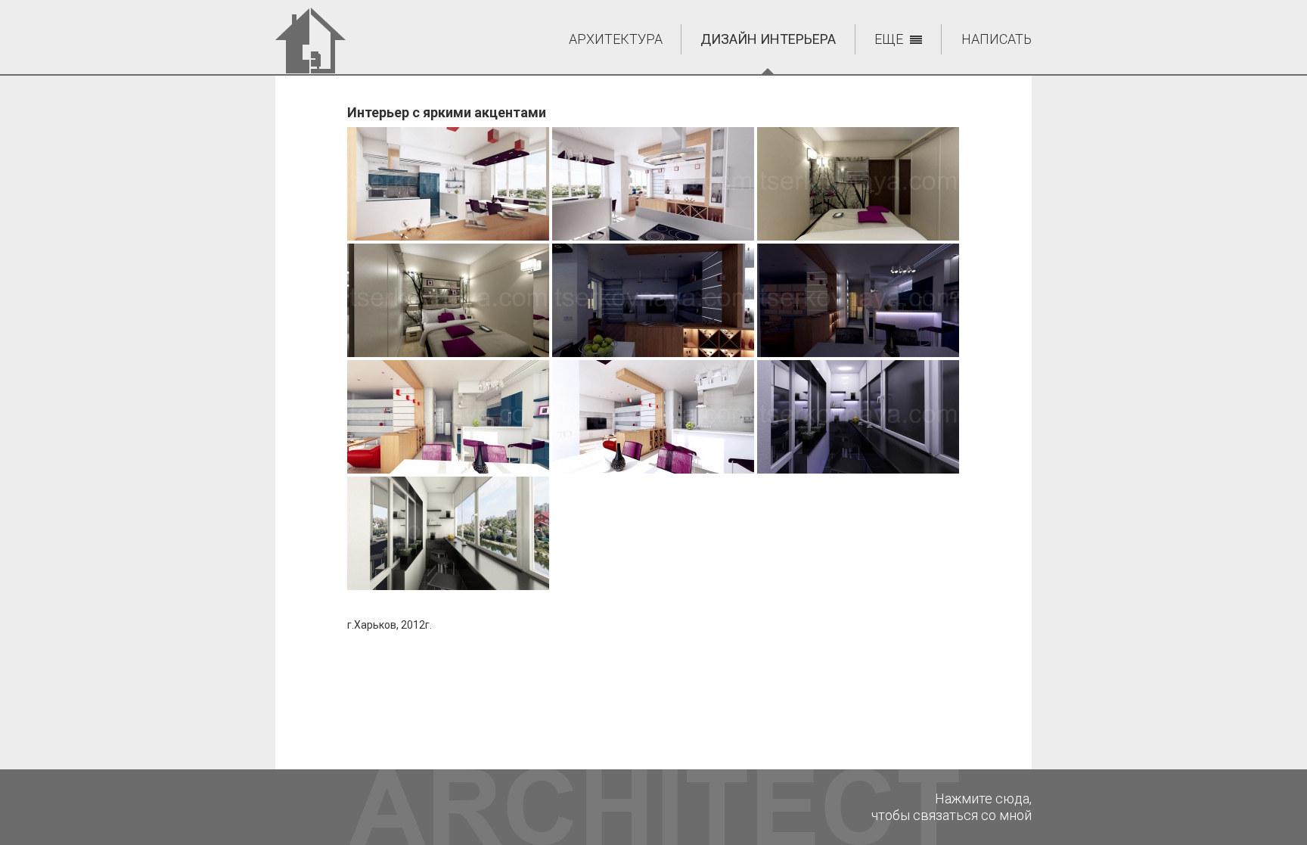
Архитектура (616, 39)
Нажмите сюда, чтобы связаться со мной (951, 807)
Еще (888, 39)
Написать (996, 39)
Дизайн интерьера (768, 39)
